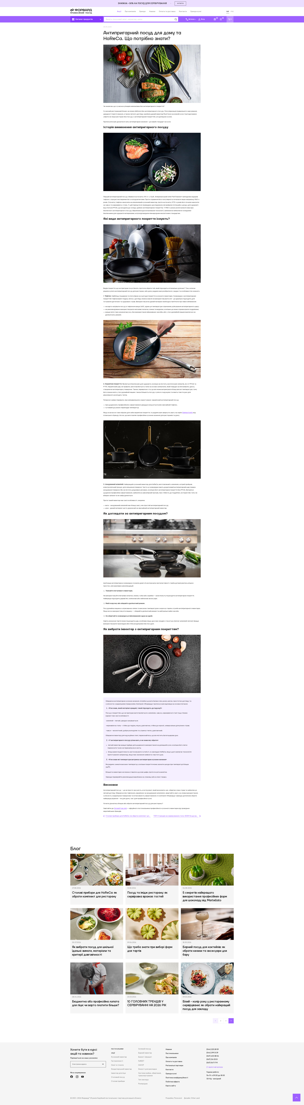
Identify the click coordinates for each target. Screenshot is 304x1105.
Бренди (142, 11)
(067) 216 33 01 (212, 1059)
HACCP (141, 1065)
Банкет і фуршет (145, 1057)
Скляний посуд (144, 1049)
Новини (152, 11)
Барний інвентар (145, 1053)
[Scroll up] (296, 1097)
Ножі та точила (117, 1065)
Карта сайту (171, 1086)
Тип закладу (143, 1080)
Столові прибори (118, 1081)
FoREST (141, 1061)
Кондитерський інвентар (121, 1069)
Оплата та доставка (167, 11)
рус (232, 11)
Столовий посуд (118, 1077)
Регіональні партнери (174, 1065)
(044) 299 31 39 (212, 1053)
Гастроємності (117, 1061)
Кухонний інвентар (119, 1057)
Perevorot (178, 1098)
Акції (119, 11)
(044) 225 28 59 (213, 1049)
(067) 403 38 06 (213, 1056)
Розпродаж (142, 1084)
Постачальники (117, 1049)
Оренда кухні (195, 11)
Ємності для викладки (147, 1069)
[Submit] (103, 1064)
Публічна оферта (173, 1082)
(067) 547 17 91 (212, 1063)
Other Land (195, 1098)
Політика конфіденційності (177, 1078)
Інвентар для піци (118, 1073)
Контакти (183, 11)
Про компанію (130, 11)
